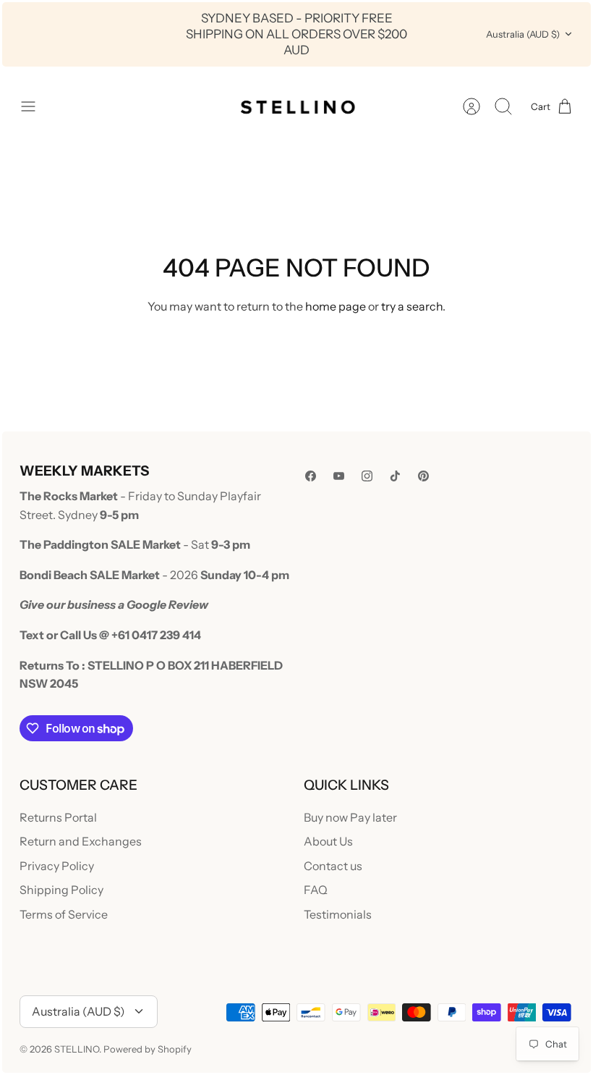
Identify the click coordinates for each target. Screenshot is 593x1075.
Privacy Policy (57, 866)
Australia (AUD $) (523, 34)
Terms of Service (64, 914)
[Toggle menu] (35, 106)
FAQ (316, 889)
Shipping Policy (61, 889)
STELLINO (76, 1049)
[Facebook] (310, 476)
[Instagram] (367, 476)
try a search (412, 306)
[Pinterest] (423, 476)
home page (335, 306)
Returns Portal (58, 817)
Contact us (333, 866)
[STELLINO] (296, 106)
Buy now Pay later (350, 817)
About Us (328, 841)
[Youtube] (339, 476)
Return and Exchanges (81, 841)
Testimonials (338, 914)
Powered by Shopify (147, 1049)
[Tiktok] (395, 476)
